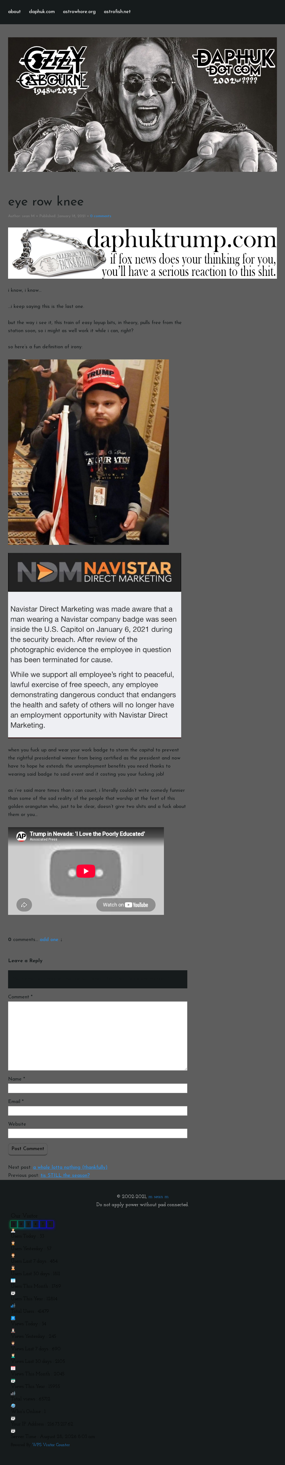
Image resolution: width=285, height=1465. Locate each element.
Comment (20, 997)
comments (100, 216)
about (14, 11)
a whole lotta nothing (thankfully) (70, 1167)
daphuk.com (42, 11)
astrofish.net (117, 11)
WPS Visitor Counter (51, 1445)
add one (49, 939)
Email (16, 1101)
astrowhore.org (79, 11)
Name (16, 1079)
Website (17, 1124)
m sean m (158, 1196)
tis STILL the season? (65, 1175)
